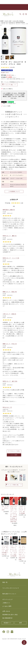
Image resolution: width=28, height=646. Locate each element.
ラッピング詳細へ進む (13, 484)
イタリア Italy (8, 20)
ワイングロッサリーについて (10, 588)
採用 (20, 622)
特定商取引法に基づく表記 (10, 614)
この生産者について (14, 191)
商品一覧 (5, 582)
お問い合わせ (6, 611)
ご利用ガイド (6, 602)
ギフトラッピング (7, 599)
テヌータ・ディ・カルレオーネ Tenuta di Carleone (13, 22)
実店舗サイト (7, 622)
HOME (1, 20)
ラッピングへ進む (8, 84)
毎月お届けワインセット (9, 593)
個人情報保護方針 (7, 618)
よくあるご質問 (6, 606)
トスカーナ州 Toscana (18, 20)
